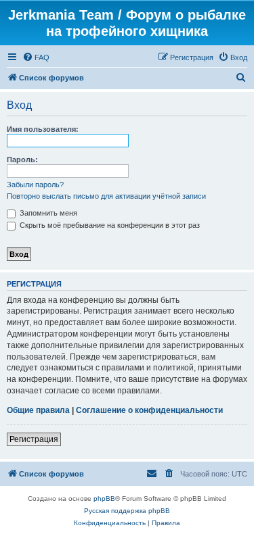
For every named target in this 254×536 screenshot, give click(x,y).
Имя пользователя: (43, 129)
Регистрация (33, 439)
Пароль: (22, 159)
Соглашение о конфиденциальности (149, 410)
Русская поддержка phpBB (127, 510)
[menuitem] (35, 57)
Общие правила (38, 410)
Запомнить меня (47, 213)
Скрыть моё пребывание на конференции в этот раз (109, 225)
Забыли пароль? (35, 184)
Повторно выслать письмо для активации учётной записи (106, 196)
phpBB (104, 498)
